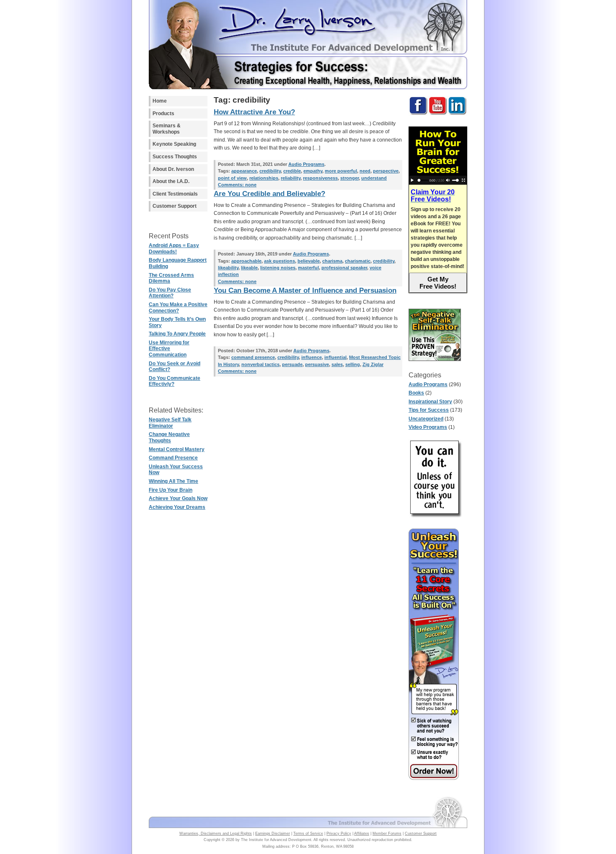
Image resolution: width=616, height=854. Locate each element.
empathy (312, 170)
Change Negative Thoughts (169, 437)
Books (416, 393)
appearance (244, 170)
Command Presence (173, 458)
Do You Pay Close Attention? (170, 293)
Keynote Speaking (174, 144)
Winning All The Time (173, 481)
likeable (249, 267)
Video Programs (428, 427)
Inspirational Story (430, 402)
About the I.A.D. (171, 181)
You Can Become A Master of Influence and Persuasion (305, 290)
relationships (263, 178)
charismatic (357, 260)
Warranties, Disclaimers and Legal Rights (215, 833)
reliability (290, 178)
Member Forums (387, 833)
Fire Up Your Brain (170, 490)
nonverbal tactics (260, 364)
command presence (253, 357)
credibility (270, 170)
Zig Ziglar (372, 364)
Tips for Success (429, 410)
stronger (349, 178)
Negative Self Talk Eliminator (170, 423)
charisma (332, 260)
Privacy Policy (338, 833)
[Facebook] (418, 114)
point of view (232, 178)
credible (292, 170)
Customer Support (175, 206)
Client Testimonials (175, 194)
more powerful (341, 170)
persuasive (317, 364)
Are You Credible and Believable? (269, 194)
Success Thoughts (175, 157)
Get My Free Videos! (437, 283)
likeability (228, 267)
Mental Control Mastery (176, 449)
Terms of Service (308, 833)
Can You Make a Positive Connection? (178, 308)
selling (352, 364)
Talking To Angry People (177, 334)
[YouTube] (438, 114)
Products (163, 113)
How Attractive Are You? (254, 112)
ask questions (279, 260)
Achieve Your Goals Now (178, 498)
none (237, 184)
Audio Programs (428, 384)
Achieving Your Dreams (177, 507)
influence (311, 357)
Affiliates (361, 833)
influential (335, 357)
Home (160, 101)
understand (374, 178)
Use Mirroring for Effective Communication (169, 349)
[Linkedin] (457, 114)
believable (309, 260)
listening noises (277, 267)
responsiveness (320, 178)
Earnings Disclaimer (272, 833)
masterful (308, 267)
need (365, 170)
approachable (246, 260)
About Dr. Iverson (173, 169)
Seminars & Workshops (167, 129)
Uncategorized (426, 419)
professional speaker (344, 267)
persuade (292, 364)
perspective (386, 170)
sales (337, 364)
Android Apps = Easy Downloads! (174, 249)
